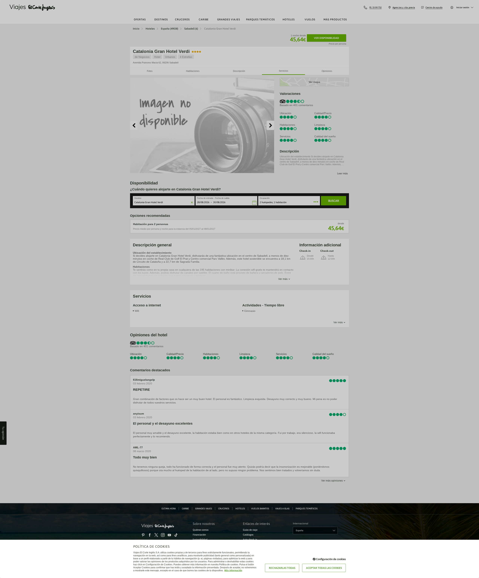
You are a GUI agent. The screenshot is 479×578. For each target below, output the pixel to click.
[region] (239, 289)
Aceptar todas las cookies (324, 567)
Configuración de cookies (331, 559)
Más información (233, 570)
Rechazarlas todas (282, 567)
